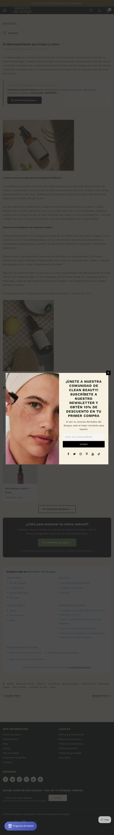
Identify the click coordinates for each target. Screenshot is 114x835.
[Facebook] (68, 454)
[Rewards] (20, 826)
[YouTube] (93, 454)
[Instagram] (80, 454)
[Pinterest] (86, 454)
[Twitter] (74, 454)
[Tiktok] (99, 454)
